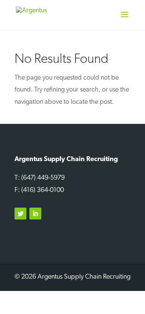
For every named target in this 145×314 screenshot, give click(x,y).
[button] (124, 19)
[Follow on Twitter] (20, 214)
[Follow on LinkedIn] (35, 214)
